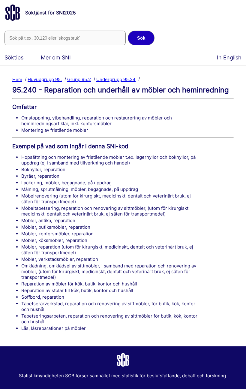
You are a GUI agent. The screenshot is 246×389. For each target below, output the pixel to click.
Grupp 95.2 (79, 79)
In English (229, 57)
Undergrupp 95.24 (116, 79)
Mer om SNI (56, 57)
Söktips (13, 57)
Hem (17, 79)
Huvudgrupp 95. (45, 79)
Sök (141, 38)
